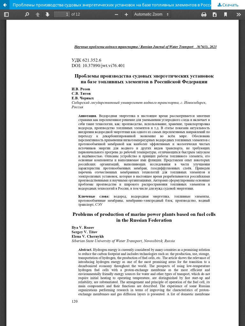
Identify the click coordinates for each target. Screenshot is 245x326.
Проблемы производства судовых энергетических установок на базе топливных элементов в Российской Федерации (129, 5)
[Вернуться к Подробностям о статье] (5, 5)
